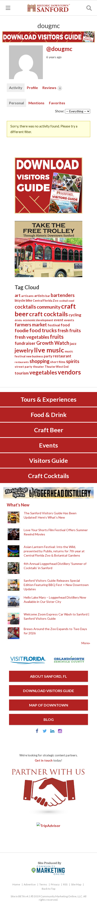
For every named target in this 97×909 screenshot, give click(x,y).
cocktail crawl (66, 300)
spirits (72, 361)
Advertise (30, 884)
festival (54, 325)
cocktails (25, 306)
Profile (32, 87)
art (18, 295)
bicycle (20, 300)
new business (34, 356)
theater (38, 366)
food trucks (43, 330)
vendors (69, 372)
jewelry (24, 350)
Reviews (51, 87)
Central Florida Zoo (45, 300)
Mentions (36, 103)
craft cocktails (48, 314)
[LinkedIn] (52, 732)
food (65, 325)
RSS (65, 884)
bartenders (63, 295)
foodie (22, 330)
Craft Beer (48, 430)
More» (85, 643)
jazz (73, 343)
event (58, 320)
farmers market (31, 324)
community (48, 307)
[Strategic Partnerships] (48, 815)
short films (57, 362)
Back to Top (48, 888)
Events (48, 445)
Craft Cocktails (48, 475)
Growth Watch (52, 343)
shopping (39, 361)
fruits (57, 336)
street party (23, 366)
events (69, 320)
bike (29, 300)
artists (39, 296)
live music (49, 350)
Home (16, 884)
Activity (15, 87)
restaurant (62, 356)
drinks (18, 320)
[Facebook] (37, 732)
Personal (16, 103)
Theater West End (57, 366)
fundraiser (25, 343)
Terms (43, 884)
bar (47, 296)
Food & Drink (49, 414)
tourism (22, 373)
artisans (27, 296)
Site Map (76, 884)
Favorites (57, 103)
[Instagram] (60, 732)
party (48, 356)
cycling (75, 314)
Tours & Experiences (48, 399)
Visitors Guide (48, 460)
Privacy (55, 884)
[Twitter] (44, 732)
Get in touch (44, 760)
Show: (59, 111)
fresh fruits (69, 330)
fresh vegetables (32, 337)
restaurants (22, 362)
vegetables (43, 372)
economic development (38, 320)
